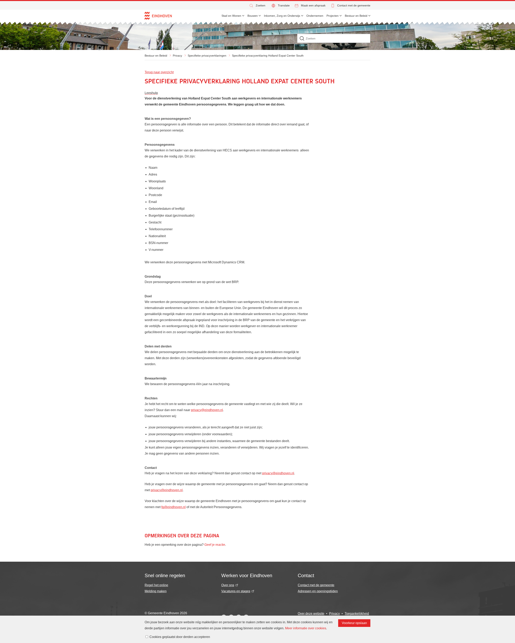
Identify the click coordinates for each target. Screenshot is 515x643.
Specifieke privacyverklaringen (207, 55)
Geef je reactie (214, 544)
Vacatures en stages (235, 591)
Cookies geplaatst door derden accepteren (179, 637)
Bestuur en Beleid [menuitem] (356, 15)
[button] (257, 5)
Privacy (177, 55)
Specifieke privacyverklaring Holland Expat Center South (268, 55)
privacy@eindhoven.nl (207, 410)
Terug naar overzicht (159, 72)
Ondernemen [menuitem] (314, 15)
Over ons (227, 585)
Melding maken (156, 591)
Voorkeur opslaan (354, 623)
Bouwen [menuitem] (252, 15)
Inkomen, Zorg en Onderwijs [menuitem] (282, 15)
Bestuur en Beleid (156, 55)
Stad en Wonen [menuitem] (231, 15)
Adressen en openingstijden (318, 591)
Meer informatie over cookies (305, 628)
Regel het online (156, 585)
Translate (284, 5)
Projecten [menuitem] (333, 15)
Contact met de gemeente (353, 5)
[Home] (158, 16)
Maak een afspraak (313, 5)
